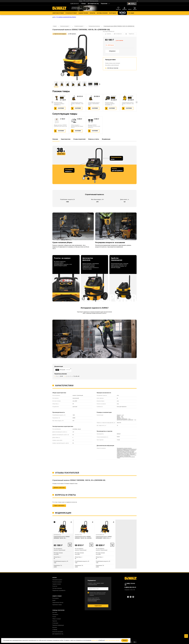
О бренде (83, 3)
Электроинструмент (58, 13)
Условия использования (92, 600)
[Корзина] (135, 8)
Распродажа (112, 13)
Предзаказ (112, 51)
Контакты (54, 627)
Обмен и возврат (56, 618)
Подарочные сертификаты (58, 590)
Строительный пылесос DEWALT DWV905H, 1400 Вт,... (77, 103)
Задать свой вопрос (59, 505)
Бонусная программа (57, 631)
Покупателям (104, 3)
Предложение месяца (57, 602)
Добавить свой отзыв (59, 487)
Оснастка (92, 13)
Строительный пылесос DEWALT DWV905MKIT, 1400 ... (94, 103)
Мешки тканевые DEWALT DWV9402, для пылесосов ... (60, 126)
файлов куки (95, 640)
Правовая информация (58, 625)
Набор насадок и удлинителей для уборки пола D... (77, 126)
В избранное (119, 33)
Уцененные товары (57, 604)
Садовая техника (83, 13)
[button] (53, 84)
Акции (132, 13)
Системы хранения (102, 13)
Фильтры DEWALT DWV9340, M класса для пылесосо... (94, 126)
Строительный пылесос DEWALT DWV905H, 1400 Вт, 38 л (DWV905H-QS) (84, 537)
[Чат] (186, 636)
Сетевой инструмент (78, 26)
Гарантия (54, 621)
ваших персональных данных (112, 640)
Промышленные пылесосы (94, 26)
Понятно (125, 640)
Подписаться (98, 605)
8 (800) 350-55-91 (74, 3)
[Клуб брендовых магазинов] (132, 3)
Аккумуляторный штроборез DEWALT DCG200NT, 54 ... (110, 103)
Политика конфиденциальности (94, 599)
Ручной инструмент (71, 13)
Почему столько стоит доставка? (112, 63)
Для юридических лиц (93, 3)
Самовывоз (55, 614)
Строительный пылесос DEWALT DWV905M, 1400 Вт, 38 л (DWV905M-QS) (62, 537)
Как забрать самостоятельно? (112, 65)
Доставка (54, 612)
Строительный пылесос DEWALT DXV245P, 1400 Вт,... (128, 103)
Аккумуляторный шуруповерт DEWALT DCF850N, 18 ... (59, 103)
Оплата (54, 616)
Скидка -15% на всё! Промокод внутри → (75, 1)
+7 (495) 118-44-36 (130, 584)
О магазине (55, 623)
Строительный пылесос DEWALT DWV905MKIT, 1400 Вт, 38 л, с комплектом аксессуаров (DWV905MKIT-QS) (104, 537)
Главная (54, 26)
